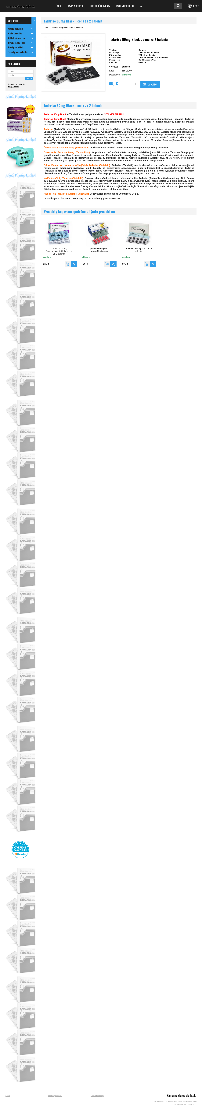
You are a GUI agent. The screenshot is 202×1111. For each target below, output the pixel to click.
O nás (7, 1096)
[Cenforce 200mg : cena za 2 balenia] (153, 264)
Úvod (58, 6)
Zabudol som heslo (16, 84)
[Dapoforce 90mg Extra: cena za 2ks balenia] (113, 264)
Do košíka (152, 84)
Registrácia (13, 87)
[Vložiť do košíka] (68, 264)
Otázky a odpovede (75, 6)
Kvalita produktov (125, 6)
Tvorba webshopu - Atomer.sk (184, 1104)
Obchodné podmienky (100, 6)
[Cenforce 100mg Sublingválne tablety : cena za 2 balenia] (74, 264)
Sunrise (126, 67)
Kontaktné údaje (97, 1096)
